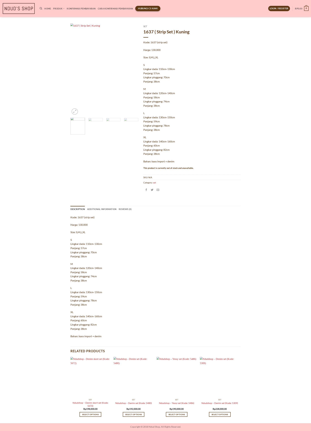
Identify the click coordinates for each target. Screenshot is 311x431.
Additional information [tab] (102, 209)
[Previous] (76, 69)
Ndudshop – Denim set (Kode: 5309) (220, 403)
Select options (90, 414)
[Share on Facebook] (146, 189)
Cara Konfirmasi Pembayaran (115, 8)
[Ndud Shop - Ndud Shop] (18, 8)
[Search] (41, 8)
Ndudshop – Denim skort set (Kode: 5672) (90, 404)
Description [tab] (77, 209)
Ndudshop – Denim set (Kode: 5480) (133, 403)
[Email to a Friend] (158, 189)
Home (47, 8)
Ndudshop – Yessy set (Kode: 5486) (176, 403)
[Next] (133, 69)
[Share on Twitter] (152, 189)
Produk (57, 8)
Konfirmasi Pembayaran (81, 8)
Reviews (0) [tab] (125, 209)
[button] (279, 8)
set (145, 26)
